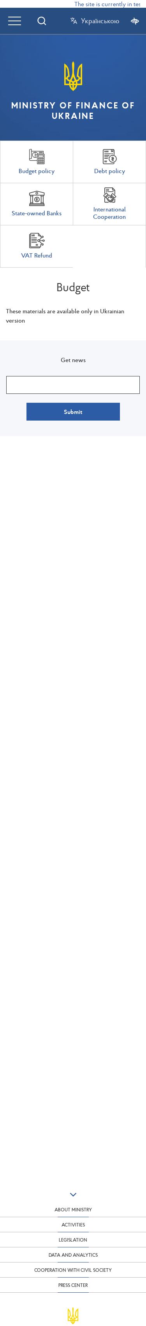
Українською (100, 20)
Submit (73, 412)
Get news (73, 360)
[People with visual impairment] (135, 20)
